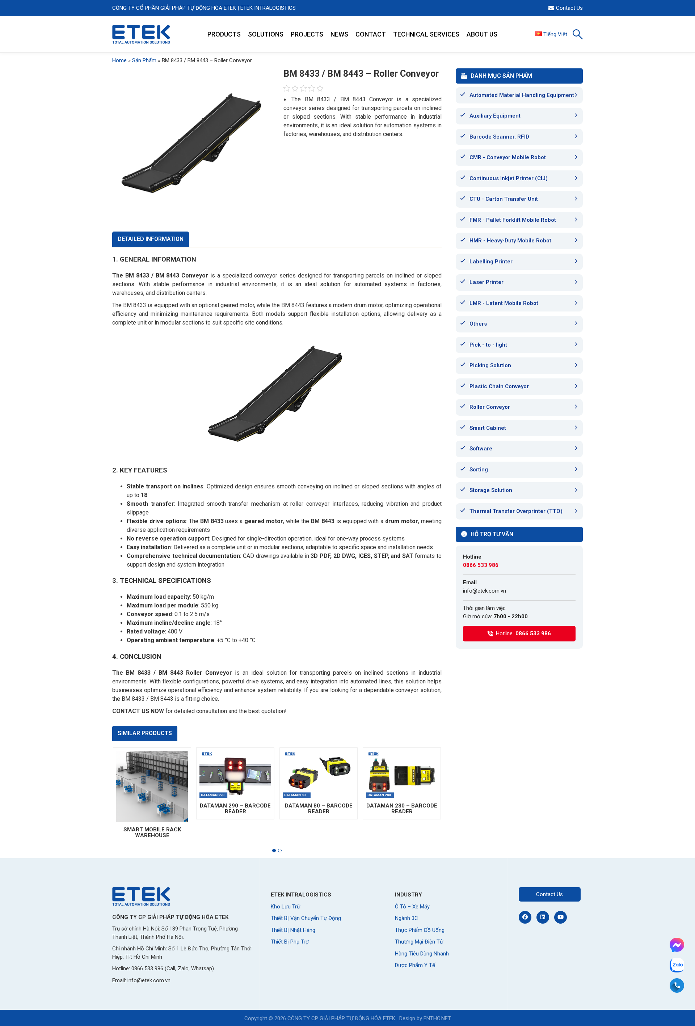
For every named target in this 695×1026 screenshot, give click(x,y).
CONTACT (370, 34)
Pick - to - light (488, 345)
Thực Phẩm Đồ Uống (420, 930)
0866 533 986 (480, 565)
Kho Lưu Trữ (285, 906)
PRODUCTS (224, 34)
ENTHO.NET (437, 1018)
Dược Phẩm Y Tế (415, 965)
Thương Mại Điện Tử (419, 941)
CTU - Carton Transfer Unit (503, 199)
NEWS (339, 34)
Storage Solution (490, 490)
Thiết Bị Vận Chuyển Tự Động (306, 918)
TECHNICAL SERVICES (426, 34)
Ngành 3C (406, 918)
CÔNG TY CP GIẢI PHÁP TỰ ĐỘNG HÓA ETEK (341, 1018)
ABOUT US (482, 34)
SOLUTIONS (265, 34)
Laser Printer (486, 282)
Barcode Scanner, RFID (499, 136)
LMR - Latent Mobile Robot (503, 303)
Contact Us (569, 8)
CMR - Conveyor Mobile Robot (507, 157)
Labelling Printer (491, 261)
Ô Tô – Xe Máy (412, 906)
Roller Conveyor (489, 407)
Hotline (523, 633)
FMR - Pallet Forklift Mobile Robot (512, 220)
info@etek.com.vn (484, 591)
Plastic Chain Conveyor (499, 386)
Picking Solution (490, 365)
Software (480, 448)
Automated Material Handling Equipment (521, 95)
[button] (274, 850)
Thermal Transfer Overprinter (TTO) (516, 511)
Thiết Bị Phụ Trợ (290, 941)
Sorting (478, 469)
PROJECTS (307, 34)
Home (119, 60)
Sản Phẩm (144, 60)
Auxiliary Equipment (495, 116)
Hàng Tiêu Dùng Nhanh (422, 953)
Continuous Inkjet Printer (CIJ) (508, 178)
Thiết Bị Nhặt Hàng (293, 930)
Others (478, 324)
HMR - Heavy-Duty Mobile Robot (510, 240)
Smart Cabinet (487, 428)
